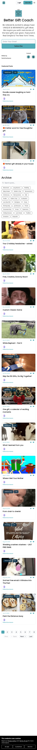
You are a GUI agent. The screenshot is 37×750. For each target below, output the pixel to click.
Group (16, 209)
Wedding (26, 187)
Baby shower (6, 191)
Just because (17, 206)
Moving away (6, 206)
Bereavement (28, 191)
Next (22, 636)
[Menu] (34, 2)
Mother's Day (17, 191)
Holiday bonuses (7, 213)
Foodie (5, 198)
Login (19, 3)
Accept (7, 747)
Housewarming (7, 209)
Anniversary (6, 195)
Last (30, 636)
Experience (25, 209)
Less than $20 (6, 202)
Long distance (16, 187)
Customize (18, 747)
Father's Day (14, 198)
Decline (30, 747)
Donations (6, 216)
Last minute (19, 213)
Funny (25, 202)
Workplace (17, 202)
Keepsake (15, 216)
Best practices (17, 195)
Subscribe (28, 3)
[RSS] (33, 57)
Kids (26, 195)
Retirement (6, 187)
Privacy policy (12, 741)
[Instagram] (28, 57)
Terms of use (23, 741)
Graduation (24, 198)
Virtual (26, 206)
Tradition (28, 213)
